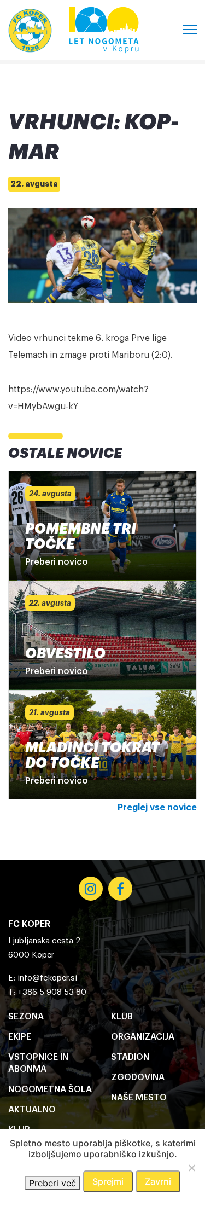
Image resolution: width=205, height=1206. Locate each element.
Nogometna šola (50, 1089)
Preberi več (52, 1183)
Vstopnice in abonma (38, 1063)
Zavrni (158, 1181)
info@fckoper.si (47, 978)
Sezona (26, 1016)
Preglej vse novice (157, 807)
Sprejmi (108, 1181)
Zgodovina (138, 1077)
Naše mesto (139, 1097)
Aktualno (32, 1109)
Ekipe (19, 1037)
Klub (122, 1016)
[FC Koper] (30, 30)
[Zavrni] (191, 1167)
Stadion (130, 1057)
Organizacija (142, 1037)
